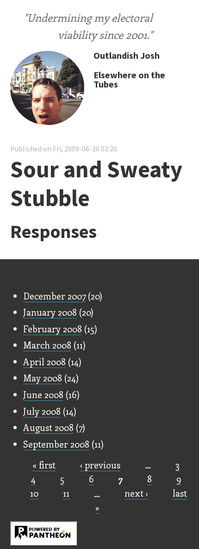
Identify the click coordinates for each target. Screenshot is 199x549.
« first (44, 465)
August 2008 (48, 427)
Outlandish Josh (126, 55)
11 (66, 493)
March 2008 (47, 345)
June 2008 (43, 394)
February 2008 (52, 329)
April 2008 (44, 362)
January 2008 (50, 312)
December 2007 (54, 296)
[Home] (47, 89)
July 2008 (42, 411)
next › (136, 493)
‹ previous (100, 465)
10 (34, 493)
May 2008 (42, 378)
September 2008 (56, 444)
